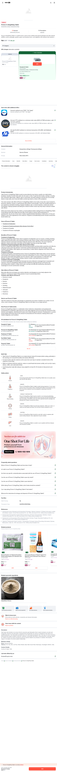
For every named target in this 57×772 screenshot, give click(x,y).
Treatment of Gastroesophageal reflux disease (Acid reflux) (18, 226)
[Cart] (54, 2)
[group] (28, 10)
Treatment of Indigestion (9, 223)
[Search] (50, 2)
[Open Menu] (2, 2)
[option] (6, 161)
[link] (8, 3)
